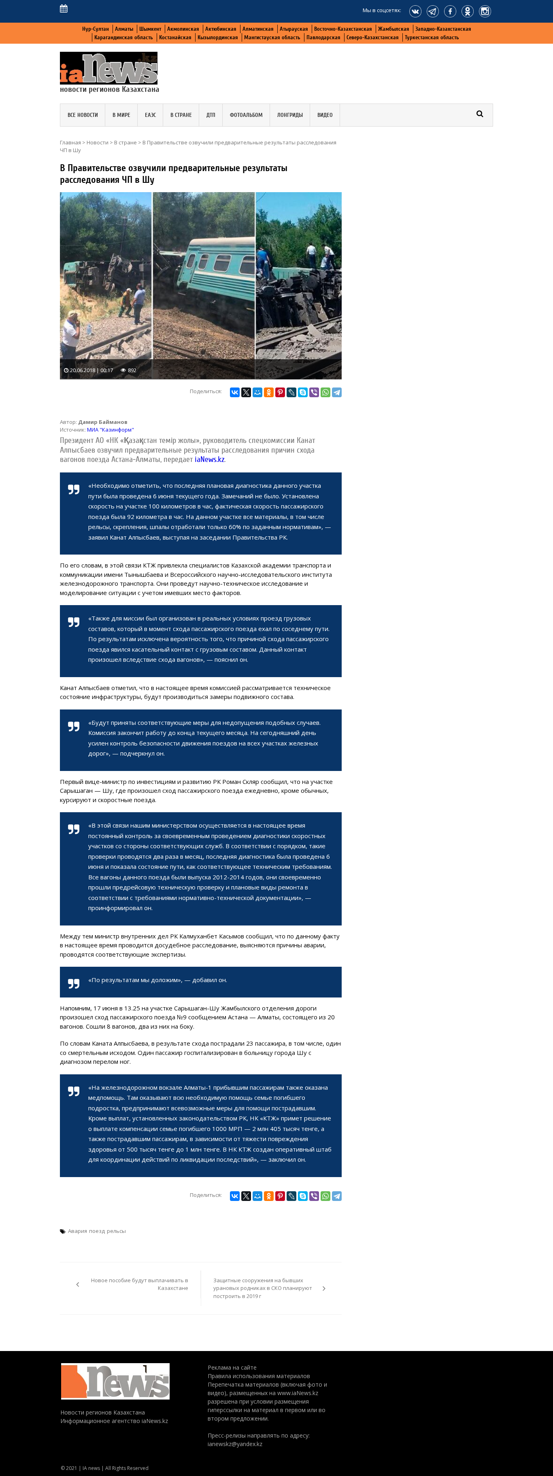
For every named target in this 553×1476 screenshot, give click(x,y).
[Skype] (303, 392)
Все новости (83, 115)
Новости (97, 142)
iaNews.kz (208, 459)
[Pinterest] (280, 392)
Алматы (124, 28)
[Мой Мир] (257, 392)
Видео (325, 115)
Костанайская (175, 37)
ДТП (210, 115)
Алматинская (258, 28)
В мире (121, 115)
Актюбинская (220, 28)
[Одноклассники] (269, 392)
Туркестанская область (432, 37)
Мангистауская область (272, 37)
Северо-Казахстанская (373, 37)
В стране (181, 115)
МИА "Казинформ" (110, 429)
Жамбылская (393, 28)
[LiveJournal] (291, 392)
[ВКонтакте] (235, 392)
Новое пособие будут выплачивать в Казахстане (139, 1284)
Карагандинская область (123, 37)
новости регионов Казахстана (110, 89)
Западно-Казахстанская (443, 28)
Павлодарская (323, 37)
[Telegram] (337, 392)
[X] (246, 392)
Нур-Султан (95, 28)
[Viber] (314, 392)
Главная (70, 142)
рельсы (116, 1230)
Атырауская (294, 28)
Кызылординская (218, 37)
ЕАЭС (150, 115)
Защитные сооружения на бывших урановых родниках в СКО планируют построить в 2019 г (262, 1288)
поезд (97, 1230)
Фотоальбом (246, 115)
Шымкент (150, 28)
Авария (77, 1230)
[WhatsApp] (325, 392)
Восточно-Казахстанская (343, 28)
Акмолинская (183, 28)
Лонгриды (290, 115)
